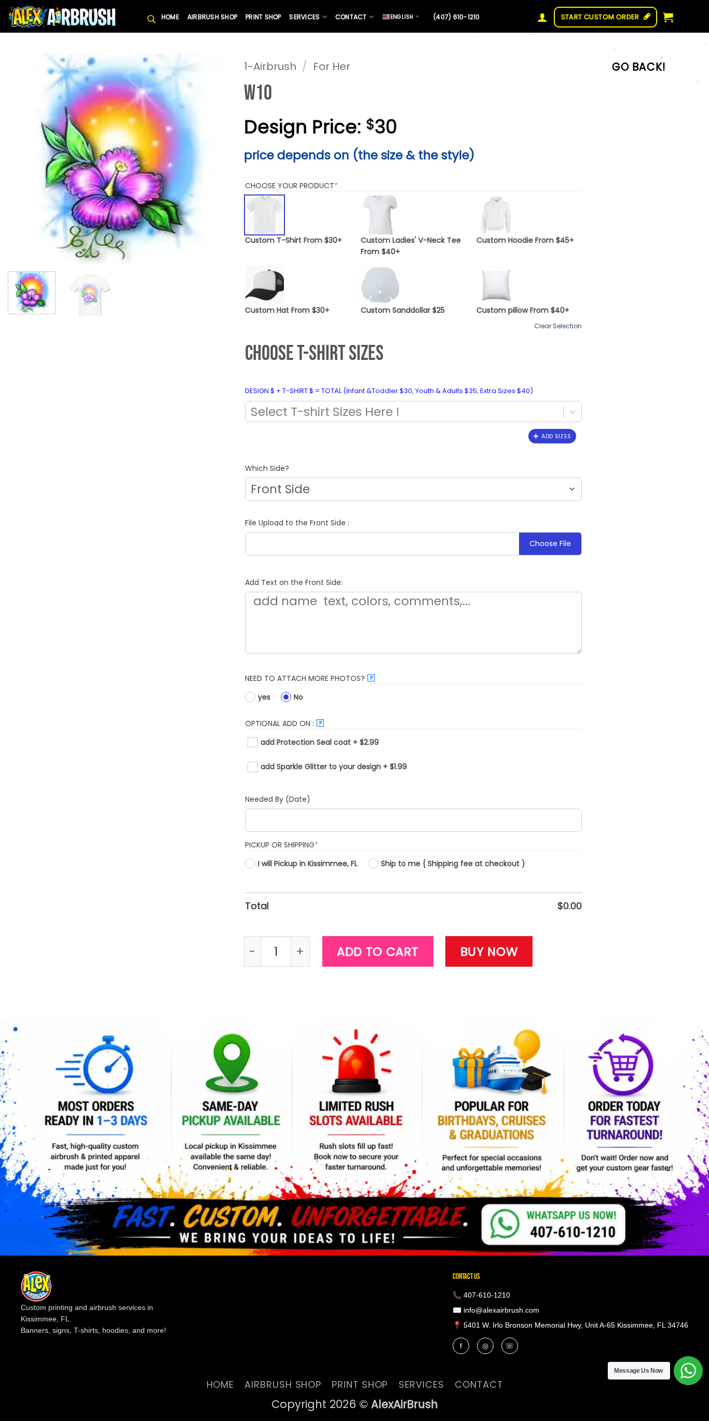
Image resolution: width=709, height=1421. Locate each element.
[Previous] (25, 158)
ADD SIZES (556, 436)
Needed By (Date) (277, 799)
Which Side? (267, 468)
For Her (331, 66)
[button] (542, 17)
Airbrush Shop (212, 16)
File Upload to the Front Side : (297, 523)
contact (351, 16)
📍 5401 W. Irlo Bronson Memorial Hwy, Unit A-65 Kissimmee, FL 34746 (570, 1325)
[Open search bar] (151, 17)
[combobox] (402, 411)
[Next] (211, 158)
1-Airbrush (270, 66)
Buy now (489, 951)
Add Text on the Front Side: (294, 582)
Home (170, 16)
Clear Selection (558, 326)
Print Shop (263, 16)
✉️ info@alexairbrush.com (496, 1310)
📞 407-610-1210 (481, 1295)
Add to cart (378, 951)
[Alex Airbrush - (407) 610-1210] (62, 17)
